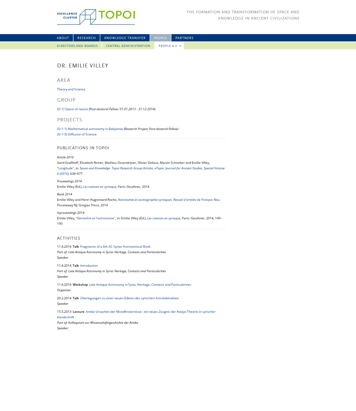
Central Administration (128, 46)
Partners (184, 38)
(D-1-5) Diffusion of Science (77, 134)
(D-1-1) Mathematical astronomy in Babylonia (90, 129)
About (63, 38)
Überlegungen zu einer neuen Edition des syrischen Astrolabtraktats (129, 298)
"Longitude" (65, 168)
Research (86, 38)
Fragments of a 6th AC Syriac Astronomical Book (115, 246)
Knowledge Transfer (125, 38)
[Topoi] (91, 17)
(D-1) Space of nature (72, 109)
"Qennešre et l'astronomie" (95, 218)
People (160, 38)
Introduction (89, 265)
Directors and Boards (77, 46)
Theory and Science (71, 89)
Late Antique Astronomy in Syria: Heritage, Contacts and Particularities (140, 284)
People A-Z (168, 46)
